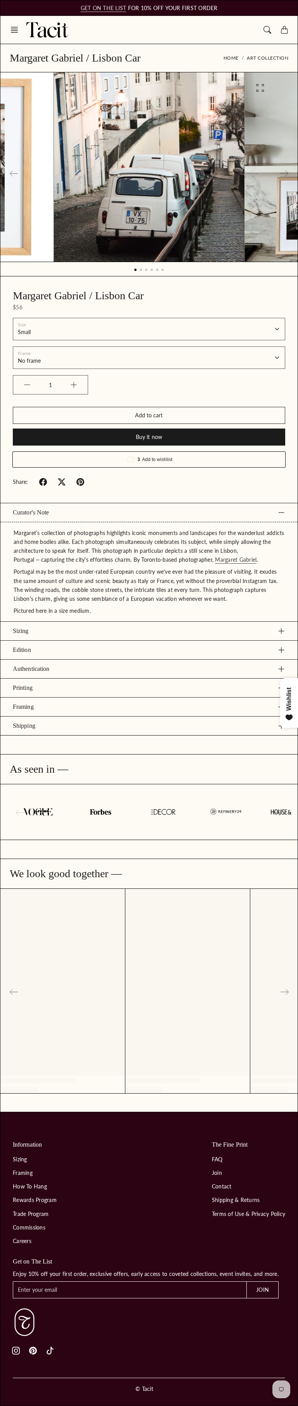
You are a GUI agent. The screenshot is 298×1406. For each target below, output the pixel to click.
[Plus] (74, 385)
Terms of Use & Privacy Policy (248, 1214)
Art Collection (267, 58)
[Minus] (27, 385)
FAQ (217, 1159)
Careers (22, 1241)
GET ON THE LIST (103, 8)
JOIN (262, 1289)
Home (231, 58)
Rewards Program (35, 1200)
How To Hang (30, 1186)
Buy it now (149, 437)
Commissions (29, 1227)
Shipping (24, 725)
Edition (22, 649)
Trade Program (31, 1214)
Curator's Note (31, 512)
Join (217, 1172)
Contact (222, 1186)
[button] (17, 30)
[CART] (284, 29)
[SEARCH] (267, 29)
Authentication (31, 668)
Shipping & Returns (236, 1200)
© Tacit (144, 1388)
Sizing (21, 631)
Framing (23, 706)
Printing (23, 687)
